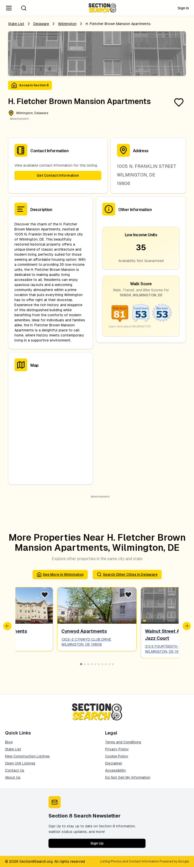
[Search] (24, 8)
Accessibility (115, 770)
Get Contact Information (58, 175)
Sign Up (97, 843)
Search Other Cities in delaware (130, 574)
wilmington (67, 24)
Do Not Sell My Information (127, 777)
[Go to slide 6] (99, 664)
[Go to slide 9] (109, 664)
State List (16, 24)
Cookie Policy (116, 756)
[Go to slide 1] (81, 664)
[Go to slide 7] (102, 664)
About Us (12, 777)
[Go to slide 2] (84, 664)
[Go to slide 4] (91, 664)
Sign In (183, 8)
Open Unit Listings (20, 763)
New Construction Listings (27, 756)
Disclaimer (113, 763)
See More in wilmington (63, 574)
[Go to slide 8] (106, 664)
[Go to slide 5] (95, 664)
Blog (9, 742)
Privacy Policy (117, 749)
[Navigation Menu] (9, 8)
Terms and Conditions (123, 742)
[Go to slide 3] (88, 664)
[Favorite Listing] (179, 102)
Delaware (41, 24)
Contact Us (14, 770)
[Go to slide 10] (113, 664)
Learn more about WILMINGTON (130, 326)
